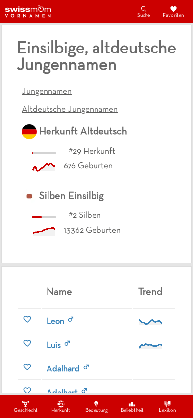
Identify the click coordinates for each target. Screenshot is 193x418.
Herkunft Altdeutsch (83, 131)
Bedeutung (96, 410)
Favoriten (173, 15)
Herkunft (60, 410)
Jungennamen (47, 92)
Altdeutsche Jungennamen (70, 110)
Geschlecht (26, 410)
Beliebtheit (132, 410)
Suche (143, 15)
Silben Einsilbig (71, 196)
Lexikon (167, 410)
